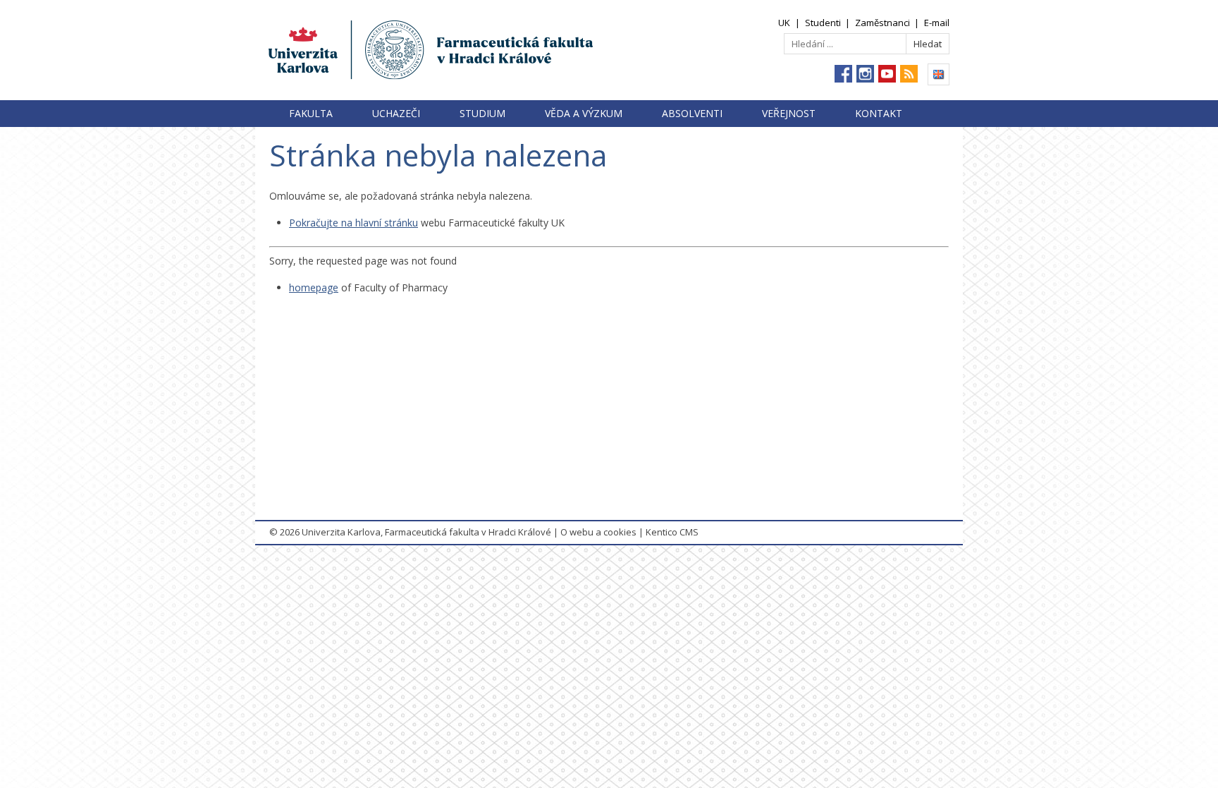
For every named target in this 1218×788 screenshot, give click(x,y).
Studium (482, 113)
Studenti (823, 22)
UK (784, 22)
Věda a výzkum (583, 113)
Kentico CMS (672, 532)
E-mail (936, 22)
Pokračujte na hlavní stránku (353, 222)
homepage (313, 287)
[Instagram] (865, 74)
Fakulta (311, 113)
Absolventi (692, 113)
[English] (938, 74)
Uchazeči (396, 113)
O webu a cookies (598, 532)
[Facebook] (843, 74)
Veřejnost (789, 113)
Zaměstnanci (882, 22)
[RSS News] (909, 74)
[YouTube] (887, 74)
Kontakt (878, 113)
